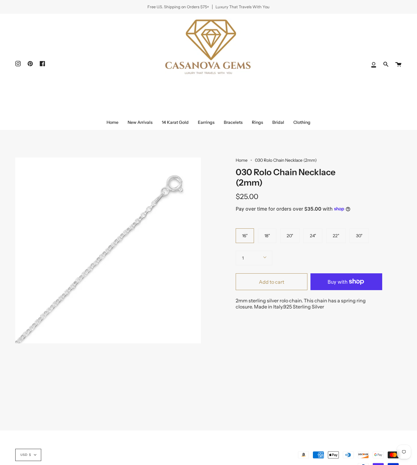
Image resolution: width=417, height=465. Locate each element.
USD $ (25, 455)
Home (242, 160)
